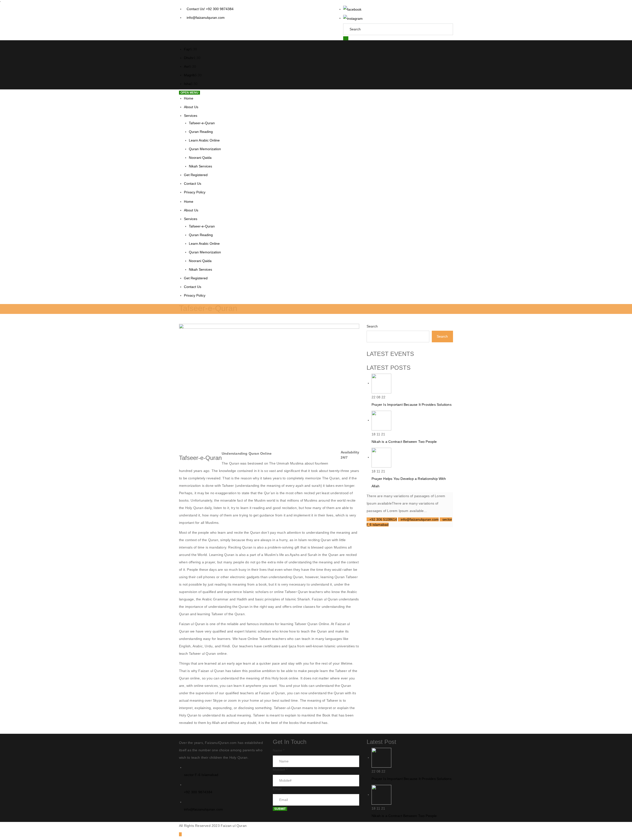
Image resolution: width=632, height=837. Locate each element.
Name (278, 750)
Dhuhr (189, 58)
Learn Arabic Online (204, 140)
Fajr (187, 49)
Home (188, 98)
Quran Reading (201, 132)
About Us (191, 107)
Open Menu (189, 92)
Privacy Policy (194, 192)
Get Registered (196, 175)
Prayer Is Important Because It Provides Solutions (412, 405)
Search (372, 326)
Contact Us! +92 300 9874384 (210, 9)
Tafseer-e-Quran (202, 123)
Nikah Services (200, 166)
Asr (186, 66)
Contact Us (192, 183)
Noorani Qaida (200, 158)
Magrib (189, 75)
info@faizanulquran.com (206, 18)
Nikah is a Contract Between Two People (404, 442)
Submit (280, 809)
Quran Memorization (205, 149)
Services (190, 116)
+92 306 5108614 (383, 519)
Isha (187, 84)
